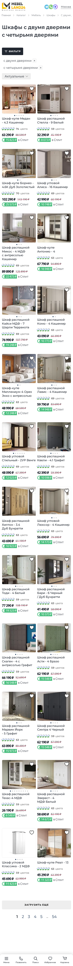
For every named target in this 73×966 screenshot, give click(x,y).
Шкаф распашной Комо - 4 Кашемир (51, 321)
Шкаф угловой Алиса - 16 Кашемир (52, 185)
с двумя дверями (20, 60)
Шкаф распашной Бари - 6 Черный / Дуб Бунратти (51, 593)
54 (54, 916)
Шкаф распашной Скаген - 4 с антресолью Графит (17, 661)
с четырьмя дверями (23, 67)
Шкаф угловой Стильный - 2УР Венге (19, 458)
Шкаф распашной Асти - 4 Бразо (51, 659)
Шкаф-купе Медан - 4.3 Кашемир (16, 120)
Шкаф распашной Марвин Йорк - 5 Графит (15, 729)
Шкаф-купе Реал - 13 (53, 862)
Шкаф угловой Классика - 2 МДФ (16, 864)
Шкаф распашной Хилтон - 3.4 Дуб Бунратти (15, 524)
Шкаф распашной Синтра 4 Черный (51, 728)
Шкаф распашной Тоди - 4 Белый (15, 591)
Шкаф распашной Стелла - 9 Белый (51, 120)
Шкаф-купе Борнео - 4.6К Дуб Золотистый (18, 185)
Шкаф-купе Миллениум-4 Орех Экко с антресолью (17, 392)
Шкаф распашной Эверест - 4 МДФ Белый (51, 797)
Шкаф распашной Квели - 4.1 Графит (51, 458)
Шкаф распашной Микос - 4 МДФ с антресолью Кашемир (15, 253)
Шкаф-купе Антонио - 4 (46, 249)
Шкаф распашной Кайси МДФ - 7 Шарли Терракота (15, 323)
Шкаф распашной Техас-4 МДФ (15, 796)
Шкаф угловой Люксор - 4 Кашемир (53, 523)
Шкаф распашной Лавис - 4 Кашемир (52, 390)
